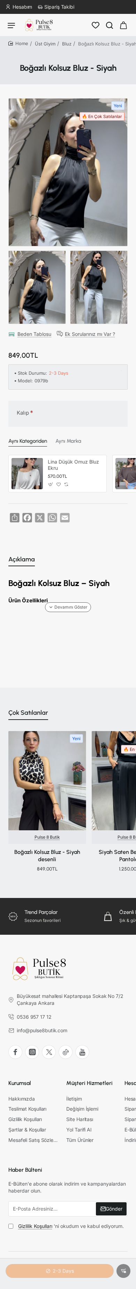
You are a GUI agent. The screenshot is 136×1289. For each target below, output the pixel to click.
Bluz (66, 43)
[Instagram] (32, 1052)
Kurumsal (19, 1083)
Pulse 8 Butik (47, 837)
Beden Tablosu (34, 334)
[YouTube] (82, 1052)
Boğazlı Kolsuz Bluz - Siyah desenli (47, 856)
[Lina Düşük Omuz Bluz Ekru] (27, 473)
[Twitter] (49, 1052)
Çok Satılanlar (28, 712)
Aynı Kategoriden (27, 441)
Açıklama (21, 559)
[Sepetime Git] (123, 25)
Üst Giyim (45, 43)
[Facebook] (15, 1052)
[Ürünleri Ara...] (109, 25)
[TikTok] (66, 1052)
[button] (123, 1271)
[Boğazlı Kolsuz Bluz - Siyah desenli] (47, 780)
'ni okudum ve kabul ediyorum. (71, 1226)
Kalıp (23, 412)
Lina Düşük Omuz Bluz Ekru (73, 465)
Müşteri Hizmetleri (89, 1083)
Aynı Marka (68, 441)
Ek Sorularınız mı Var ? (90, 334)
